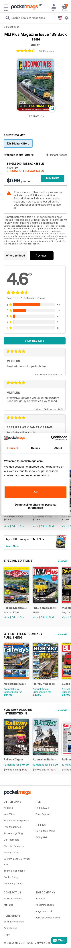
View (6, 526)
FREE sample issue (45, 607)
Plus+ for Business (14, 846)
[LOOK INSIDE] (35, 109)
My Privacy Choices (14, 883)
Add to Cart (18, 526)
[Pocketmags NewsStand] (23, 7)
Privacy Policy (11, 852)
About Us (40, 898)
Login (7, 934)
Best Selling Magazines (16, 820)
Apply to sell (10, 928)
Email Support (43, 814)
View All (62, 560)
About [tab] (58, 448)
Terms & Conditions (14, 870)
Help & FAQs (42, 807)
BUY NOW (52, 178)
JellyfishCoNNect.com (48, 917)
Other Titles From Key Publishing (23, 634)
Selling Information (14, 921)
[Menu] (6, 7)
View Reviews (34, 340)
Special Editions (18, 560)
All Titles (8, 807)
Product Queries (12, 898)
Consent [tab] (12, 448)
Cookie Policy (11, 877)
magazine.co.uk (44, 911)
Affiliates (8, 904)
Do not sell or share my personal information (35, 506)
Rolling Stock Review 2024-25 (16, 607)
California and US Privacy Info (17, 862)
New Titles (9, 814)
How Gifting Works (45, 831)
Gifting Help (42, 837)
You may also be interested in (18, 710)
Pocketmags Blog (13, 833)
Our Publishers (11, 839)
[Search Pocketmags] (7, 18)
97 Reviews (46, 51)
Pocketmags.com (45, 904)
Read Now (12, 546)
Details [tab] (35, 448)
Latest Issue (12, 27)
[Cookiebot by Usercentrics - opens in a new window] (51, 438)
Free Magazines (12, 827)
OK (35, 492)
